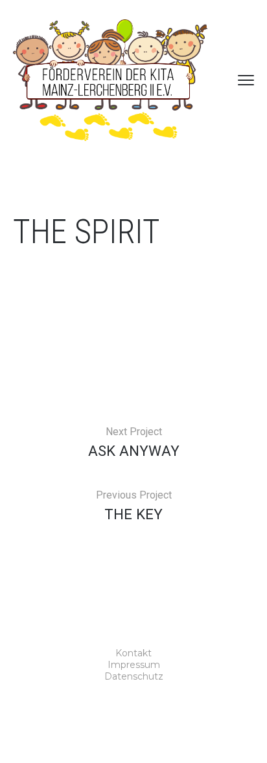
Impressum (134, 665)
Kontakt (133, 653)
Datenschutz (133, 676)
